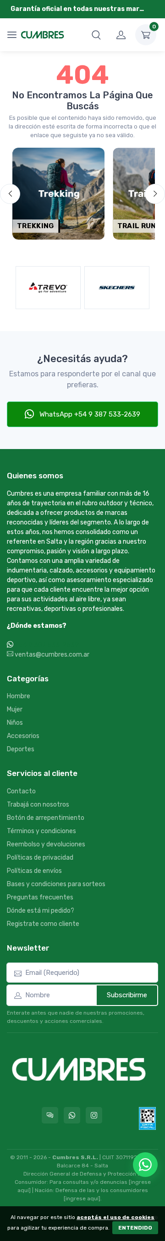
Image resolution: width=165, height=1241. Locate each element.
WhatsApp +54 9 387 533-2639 (89, 414)
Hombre (18, 696)
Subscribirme (127, 995)
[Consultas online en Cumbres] (50, 1115)
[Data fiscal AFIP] (147, 1118)
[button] (96, 34)
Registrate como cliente (43, 924)
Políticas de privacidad (40, 857)
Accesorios (23, 736)
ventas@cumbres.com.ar (51, 654)
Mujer (14, 709)
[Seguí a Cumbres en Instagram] (94, 1115)
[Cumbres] (43, 35)
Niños (15, 723)
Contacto (21, 791)
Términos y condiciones (41, 831)
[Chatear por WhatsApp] (145, 1164)
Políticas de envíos (34, 871)
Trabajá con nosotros (38, 804)
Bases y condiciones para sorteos (56, 884)
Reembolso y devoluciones (46, 844)
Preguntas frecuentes (40, 897)
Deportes (20, 749)
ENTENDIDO (135, 1228)
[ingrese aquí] (82, 1198)
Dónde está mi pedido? (40, 911)
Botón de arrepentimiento (45, 818)
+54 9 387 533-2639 (47, 645)
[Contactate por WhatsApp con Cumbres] (72, 1115)
